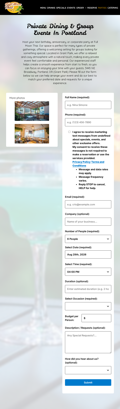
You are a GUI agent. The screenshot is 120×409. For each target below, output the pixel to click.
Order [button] (80, 7)
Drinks (51, 7)
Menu (43, 7)
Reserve (92, 7)
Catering (113, 7)
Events (71, 7)
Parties (102, 7)
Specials (61, 7)
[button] (32, 111)
